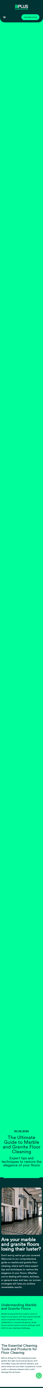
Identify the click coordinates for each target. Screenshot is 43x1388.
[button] (4, 17)
